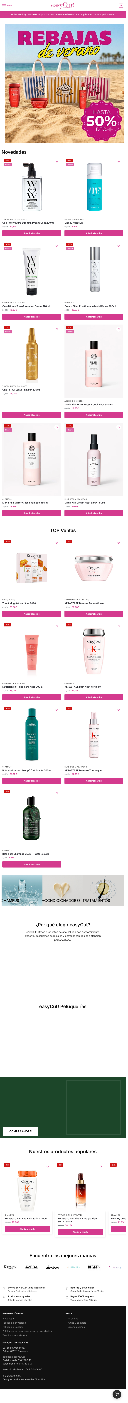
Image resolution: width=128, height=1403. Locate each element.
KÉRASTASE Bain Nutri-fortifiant (82, 686)
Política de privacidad (14, 1322)
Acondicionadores (74, 219)
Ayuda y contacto (77, 1322)
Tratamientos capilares (14, 219)
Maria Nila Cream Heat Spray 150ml (84, 502)
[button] (120, 5)
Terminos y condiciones (15, 1335)
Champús (69, 303)
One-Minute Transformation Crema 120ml (26, 306)
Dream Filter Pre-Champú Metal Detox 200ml (90, 306)
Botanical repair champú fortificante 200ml (26, 770)
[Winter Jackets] (103, 890)
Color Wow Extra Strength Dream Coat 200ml (28, 222)
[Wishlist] (56, 162)
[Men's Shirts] (22, 890)
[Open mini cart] (117, 1394)
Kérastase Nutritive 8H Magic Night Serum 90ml (78, 1220)
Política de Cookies (13, 1327)
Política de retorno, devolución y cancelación (27, 1331)
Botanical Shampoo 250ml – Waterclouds (25, 853)
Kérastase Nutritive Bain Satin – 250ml (26, 1218)
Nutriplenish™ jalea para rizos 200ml (22, 686)
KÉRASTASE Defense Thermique (83, 770)
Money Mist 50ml (74, 222)
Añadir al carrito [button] (32, 233)
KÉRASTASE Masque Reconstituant (84, 603)
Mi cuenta (73, 1318)
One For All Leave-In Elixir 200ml (21, 389)
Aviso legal (8, 1318)
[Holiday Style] (62, 890)
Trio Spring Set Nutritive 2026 (19, 603)
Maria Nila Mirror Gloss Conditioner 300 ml (88, 404)
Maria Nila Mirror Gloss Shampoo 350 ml (25, 502)
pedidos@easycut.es (13, 1356)
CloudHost (40, 1379)
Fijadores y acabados (13, 303)
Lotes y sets (8, 600)
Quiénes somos (76, 1327)
